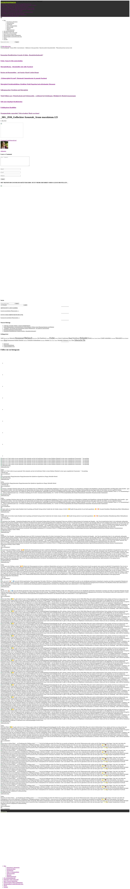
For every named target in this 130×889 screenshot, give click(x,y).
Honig (90, 338)
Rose (5, 340)
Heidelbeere (76, 338)
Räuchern (9, 28)
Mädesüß (126, 338)
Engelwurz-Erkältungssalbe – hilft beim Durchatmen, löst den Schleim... (18, 8)
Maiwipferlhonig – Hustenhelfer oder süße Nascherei (17, 67)
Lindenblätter (108, 338)
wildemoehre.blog (5, 467)
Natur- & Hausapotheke (12, 25)
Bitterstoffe (12, 338)
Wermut (69, 340)
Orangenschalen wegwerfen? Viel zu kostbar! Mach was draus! (20, 113)
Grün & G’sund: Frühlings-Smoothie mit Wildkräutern (13, 14)
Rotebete (16, 340)
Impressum (6, 343)
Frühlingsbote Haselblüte (8, 107)
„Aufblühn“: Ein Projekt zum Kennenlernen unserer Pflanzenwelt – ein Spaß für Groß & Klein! (26, 328)
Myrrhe (123, 338)
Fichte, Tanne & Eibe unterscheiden (12, 61)
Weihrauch (65, 340)
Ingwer (93, 338)
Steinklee (47, 340)
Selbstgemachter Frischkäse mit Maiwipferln (14, 90)
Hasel (70, 338)
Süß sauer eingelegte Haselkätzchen (11, 101)
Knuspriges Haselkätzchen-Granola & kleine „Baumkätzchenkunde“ (17, 12)
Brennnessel (19, 338)
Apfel (2, 338)
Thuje (53, 340)
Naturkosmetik (10, 27)
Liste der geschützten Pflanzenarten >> (10, 311)
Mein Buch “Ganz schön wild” (10, 32)
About (5, 38)
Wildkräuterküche (10, 29)
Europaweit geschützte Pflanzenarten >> (10, 317)
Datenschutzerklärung (9, 345)
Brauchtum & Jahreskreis (12, 21)
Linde (102, 338)
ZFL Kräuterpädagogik (9, 31)
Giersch (60, 338)
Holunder (84, 338)
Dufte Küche (35, 338)
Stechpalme (43, 340)
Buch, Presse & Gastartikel (10, 34)
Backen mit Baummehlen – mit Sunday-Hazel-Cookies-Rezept (20, 72)
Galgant (56, 338)
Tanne (51, 340)
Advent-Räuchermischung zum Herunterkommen (12, 13)
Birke (8, 338)
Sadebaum (25, 340)
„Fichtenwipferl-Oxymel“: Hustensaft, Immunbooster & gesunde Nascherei (18, 5)
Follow (2, 469)
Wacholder (60, 340)
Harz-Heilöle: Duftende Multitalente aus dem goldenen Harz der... (16, 4)
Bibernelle (5, 338)
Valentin (55, 340)
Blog (5, 20)
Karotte (96, 338)
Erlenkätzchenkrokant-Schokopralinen (10, 16)
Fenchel (47, 338)
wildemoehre (3, 151)
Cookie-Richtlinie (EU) (9, 346)
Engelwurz (43, 338)
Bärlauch (28, 338)
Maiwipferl (119, 338)
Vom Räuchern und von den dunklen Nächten (11, 10)
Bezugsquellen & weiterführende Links (13, 36)
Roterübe (21, 340)
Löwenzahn (113, 338)
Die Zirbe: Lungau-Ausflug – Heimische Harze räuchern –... (15, 6)
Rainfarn (2, 340)
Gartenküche (9, 24)
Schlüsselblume (36, 340)
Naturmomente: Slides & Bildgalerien (12, 35)
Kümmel (99, 338)
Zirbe (72, 340)
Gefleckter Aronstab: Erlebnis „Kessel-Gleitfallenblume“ (17, 325)
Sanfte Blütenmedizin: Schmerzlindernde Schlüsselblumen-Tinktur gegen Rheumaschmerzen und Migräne (29, 327)
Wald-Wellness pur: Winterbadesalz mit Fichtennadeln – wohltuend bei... (18, 9)
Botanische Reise (10, 23)
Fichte (52, 338)
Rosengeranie (11, 340)
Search (17, 42)
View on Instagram (5, 473)
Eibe (38, 338)
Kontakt (6, 39)
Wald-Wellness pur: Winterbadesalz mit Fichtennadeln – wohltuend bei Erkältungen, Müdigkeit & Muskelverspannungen (38, 96)
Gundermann (65, 338)
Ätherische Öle (79, 340)
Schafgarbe (30, 340)
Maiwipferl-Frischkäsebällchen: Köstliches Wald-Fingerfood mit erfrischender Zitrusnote (28, 84)
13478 (2, 305)
